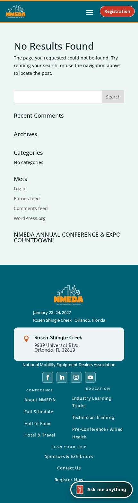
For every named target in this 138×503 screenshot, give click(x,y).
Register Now (69, 480)
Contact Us (69, 468)
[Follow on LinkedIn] (61, 377)
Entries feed (27, 198)
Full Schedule (38, 411)
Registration (117, 11)
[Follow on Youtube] (90, 377)
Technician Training (93, 417)
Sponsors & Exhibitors (69, 456)
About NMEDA (40, 400)
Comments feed (31, 208)
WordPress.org (30, 218)
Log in (20, 188)
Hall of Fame (38, 423)
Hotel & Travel (40, 435)
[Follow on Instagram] (76, 377)
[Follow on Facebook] (47, 377)
